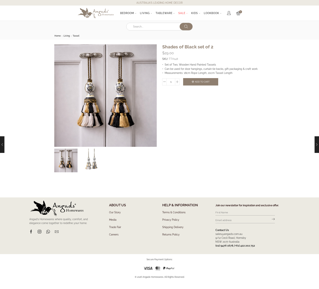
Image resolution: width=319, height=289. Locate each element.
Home (57, 36)
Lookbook (211, 13)
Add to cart (202, 82)
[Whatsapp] (48, 231)
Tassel (76, 36)
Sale (181, 13)
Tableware (164, 13)
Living (145, 13)
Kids (194, 13)
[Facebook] (31, 231)
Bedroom (127, 13)
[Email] (57, 231)
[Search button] (186, 26)
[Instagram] (39, 231)
